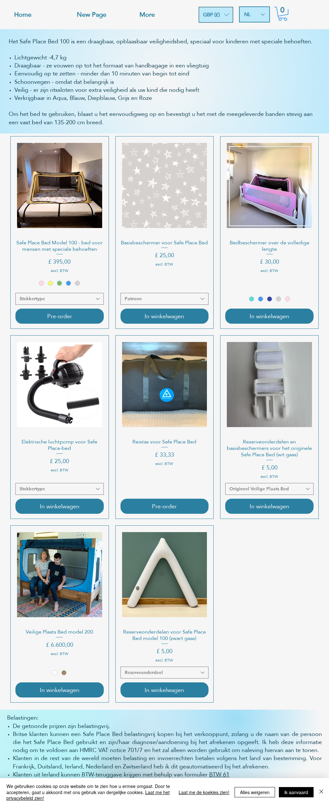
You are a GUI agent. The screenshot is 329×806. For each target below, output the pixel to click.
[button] (216, 15)
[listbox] (216, 15)
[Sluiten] (321, 792)
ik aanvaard (296, 792)
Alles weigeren (255, 792)
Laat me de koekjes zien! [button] (204, 792)
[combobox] (59, 299)
